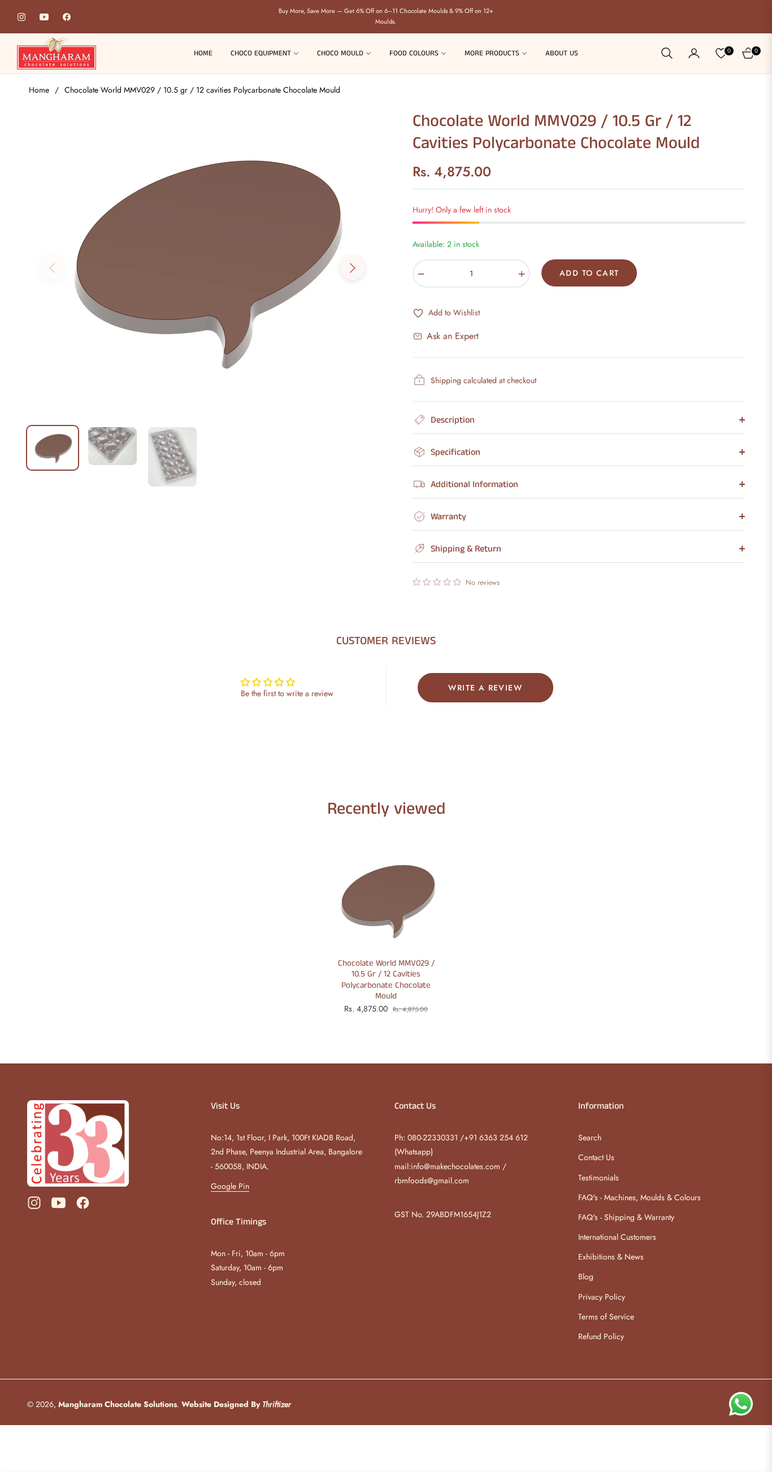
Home (39, 89)
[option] (202, 261)
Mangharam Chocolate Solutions (117, 1404)
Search (589, 1137)
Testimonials (598, 1177)
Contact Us (596, 1157)
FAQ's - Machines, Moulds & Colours (639, 1197)
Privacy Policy (601, 1296)
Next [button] (352, 267)
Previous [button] (52, 267)
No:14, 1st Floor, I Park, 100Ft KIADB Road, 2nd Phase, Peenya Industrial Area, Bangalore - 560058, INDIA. (286, 1151)
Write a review (485, 687)
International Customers (617, 1237)
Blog (585, 1276)
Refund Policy (601, 1336)
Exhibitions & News (611, 1256)
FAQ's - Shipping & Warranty (626, 1217)
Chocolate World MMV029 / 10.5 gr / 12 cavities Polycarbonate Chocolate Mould (386, 980)
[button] (666, 53)
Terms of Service (606, 1316)
